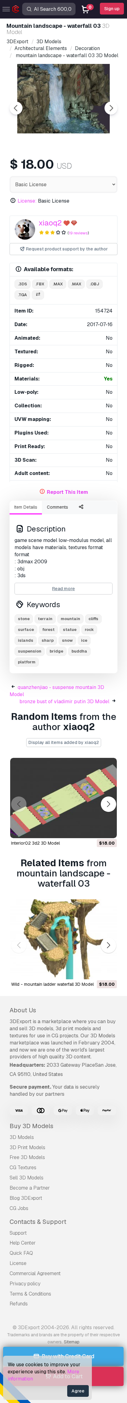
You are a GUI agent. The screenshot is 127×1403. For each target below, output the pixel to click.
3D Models (22, 1137)
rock (89, 629)
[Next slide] (110, 108)
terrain (45, 618)
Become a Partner (30, 1188)
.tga (22, 294)
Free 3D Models (27, 1157)
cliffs (93, 618)
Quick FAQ (21, 1253)
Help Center (23, 1243)
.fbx (39, 284)
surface (26, 629)
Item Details (25, 507)
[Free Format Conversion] (38, 295)
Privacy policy (25, 1283)
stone (24, 618)
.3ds (22, 284)
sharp (48, 640)
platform (26, 662)
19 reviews (78, 233)
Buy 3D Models (31, 1126)
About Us (23, 1010)
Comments (57, 507)
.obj (94, 284)
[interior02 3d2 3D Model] (63, 798)
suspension (29, 651)
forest (48, 629)
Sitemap (72, 1342)
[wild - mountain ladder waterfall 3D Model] (63, 939)
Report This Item (67, 492)
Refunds (19, 1303)
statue (69, 629)
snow (67, 640)
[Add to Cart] (95, 829)
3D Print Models (27, 1147)
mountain (70, 618)
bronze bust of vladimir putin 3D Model (64, 701)
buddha (79, 651)
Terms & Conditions (30, 1294)
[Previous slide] (16, 108)
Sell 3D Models (26, 1177)
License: (27, 201)
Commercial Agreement (35, 1273)
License (18, 1263)
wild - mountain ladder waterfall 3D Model (52, 984)
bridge (56, 651)
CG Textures (23, 1167)
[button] (108, 804)
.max (58, 284)
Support (18, 1233)
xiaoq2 (50, 223)
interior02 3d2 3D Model (35, 843)
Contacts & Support (38, 1222)
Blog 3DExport (26, 1198)
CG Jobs (19, 1208)
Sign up (112, 8)
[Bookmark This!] (107, 829)
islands (25, 640)
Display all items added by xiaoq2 (63, 742)
